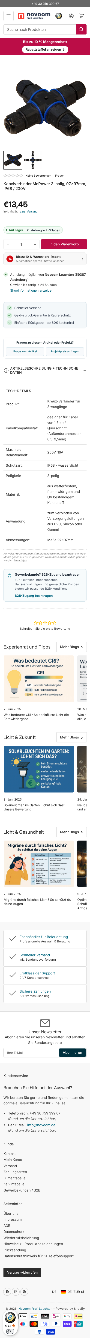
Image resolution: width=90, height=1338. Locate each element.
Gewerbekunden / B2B (21, 1190)
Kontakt (9, 1153)
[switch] (10, 1331)
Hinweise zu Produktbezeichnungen (33, 1244)
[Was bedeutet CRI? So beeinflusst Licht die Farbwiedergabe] (39, 678)
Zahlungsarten (15, 1172)
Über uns (10, 1213)
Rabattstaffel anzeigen (45, 49)
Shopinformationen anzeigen (31, 290)
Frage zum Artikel (25, 351)
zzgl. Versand (28, 211)
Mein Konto (12, 1159)
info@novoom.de (41, 1125)
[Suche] (81, 29)
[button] (13, 175)
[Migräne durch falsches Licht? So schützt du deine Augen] (39, 864)
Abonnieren (72, 1052)
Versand (10, 1166)
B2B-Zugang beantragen (36, 595)
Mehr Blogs (69, 647)
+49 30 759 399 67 (45, 4)
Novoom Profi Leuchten (35, 1308)
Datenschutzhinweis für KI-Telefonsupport (38, 1256)
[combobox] (45, 29)
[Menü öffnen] (8, 16)
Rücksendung (14, 1250)
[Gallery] (45, 118)
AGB (6, 1225)
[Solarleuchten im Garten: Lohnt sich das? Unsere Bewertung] (39, 769)
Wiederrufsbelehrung (21, 1238)
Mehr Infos (20, 560)
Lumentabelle (14, 1178)
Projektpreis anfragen (65, 351)
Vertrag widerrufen (22, 1272)
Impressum (12, 1219)
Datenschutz (13, 1231)
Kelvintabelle (13, 1184)
